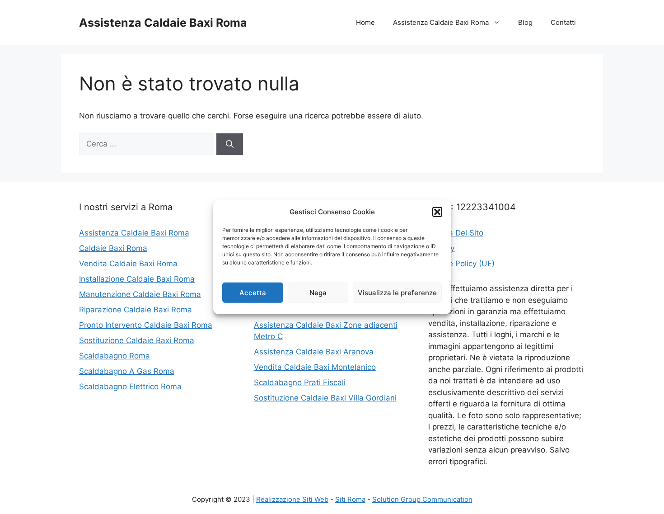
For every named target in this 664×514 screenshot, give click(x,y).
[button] (437, 212)
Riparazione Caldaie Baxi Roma (135, 309)
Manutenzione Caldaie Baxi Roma (140, 294)
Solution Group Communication (422, 499)
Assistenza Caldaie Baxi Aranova (314, 351)
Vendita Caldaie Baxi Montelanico (315, 367)
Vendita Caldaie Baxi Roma (128, 263)
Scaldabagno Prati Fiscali (300, 382)
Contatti (563, 22)
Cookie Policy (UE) (461, 263)
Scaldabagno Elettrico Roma (130, 386)
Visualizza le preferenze (397, 292)
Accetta (252, 292)
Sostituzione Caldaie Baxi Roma (136, 340)
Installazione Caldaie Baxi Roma (137, 278)
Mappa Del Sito (455, 232)
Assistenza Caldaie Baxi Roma (163, 22)
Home (365, 22)
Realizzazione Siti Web (292, 499)
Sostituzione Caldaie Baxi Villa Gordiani (325, 397)
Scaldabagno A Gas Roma (126, 371)
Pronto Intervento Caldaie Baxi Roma (145, 325)
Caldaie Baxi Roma (113, 248)
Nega (318, 292)
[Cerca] (229, 144)
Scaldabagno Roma (114, 355)
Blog (525, 22)
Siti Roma (350, 499)
